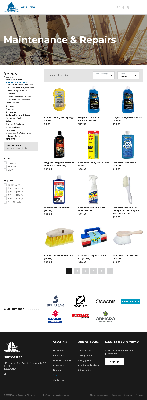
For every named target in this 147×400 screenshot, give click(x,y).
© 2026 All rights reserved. (24, 395)
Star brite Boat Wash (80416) (124, 164)
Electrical (10, 106)
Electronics (11, 112)
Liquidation (13, 162)
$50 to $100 (15, 188)
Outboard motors (62, 360)
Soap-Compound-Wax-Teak (20, 84)
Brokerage (58, 365)
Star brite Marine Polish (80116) (57, 209)
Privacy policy (84, 360)
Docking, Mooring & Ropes (18, 115)
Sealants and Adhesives (19, 100)
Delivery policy (85, 355)
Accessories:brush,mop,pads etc (22, 88)
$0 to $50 (15, 184)
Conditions (116, 395)
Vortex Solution (63, 395)
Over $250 (14, 202)
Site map (128, 395)
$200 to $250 (15, 198)
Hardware (10, 130)
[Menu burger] (141, 7)
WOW (10, 169)
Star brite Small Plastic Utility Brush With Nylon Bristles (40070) (126, 210)
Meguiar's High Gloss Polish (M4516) (127, 119)
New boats (58, 350)
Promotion (13, 166)
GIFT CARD (11, 139)
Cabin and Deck (13, 103)
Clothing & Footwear (15, 124)
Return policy (84, 370)
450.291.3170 (28, 7)
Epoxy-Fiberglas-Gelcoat (19, 97)
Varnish (11, 94)
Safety (9, 121)
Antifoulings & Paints (17, 91)
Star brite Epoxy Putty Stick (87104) (93, 164)
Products (8, 77)
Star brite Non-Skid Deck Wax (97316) (91, 209)
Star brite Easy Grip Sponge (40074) (59, 119)
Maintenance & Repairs (16, 82)
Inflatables (58, 355)
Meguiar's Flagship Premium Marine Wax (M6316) (59, 164)
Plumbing (10, 109)
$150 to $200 (15, 195)
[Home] (11, 7)
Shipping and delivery (88, 365)
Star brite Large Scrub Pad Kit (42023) (92, 257)
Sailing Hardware (14, 79)
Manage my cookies (99, 395)
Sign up (114, 361)
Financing (58, 370)
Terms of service (86, 350)
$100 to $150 (15, 191)
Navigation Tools (14, 118)
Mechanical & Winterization (18, 133)
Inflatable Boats (13, 136)
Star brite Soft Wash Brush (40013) (58, 257)
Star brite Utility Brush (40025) (125, 257)
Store (56, 375)
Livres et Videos (13, 127)
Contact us (58, 380)
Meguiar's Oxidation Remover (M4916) (89, 119)
